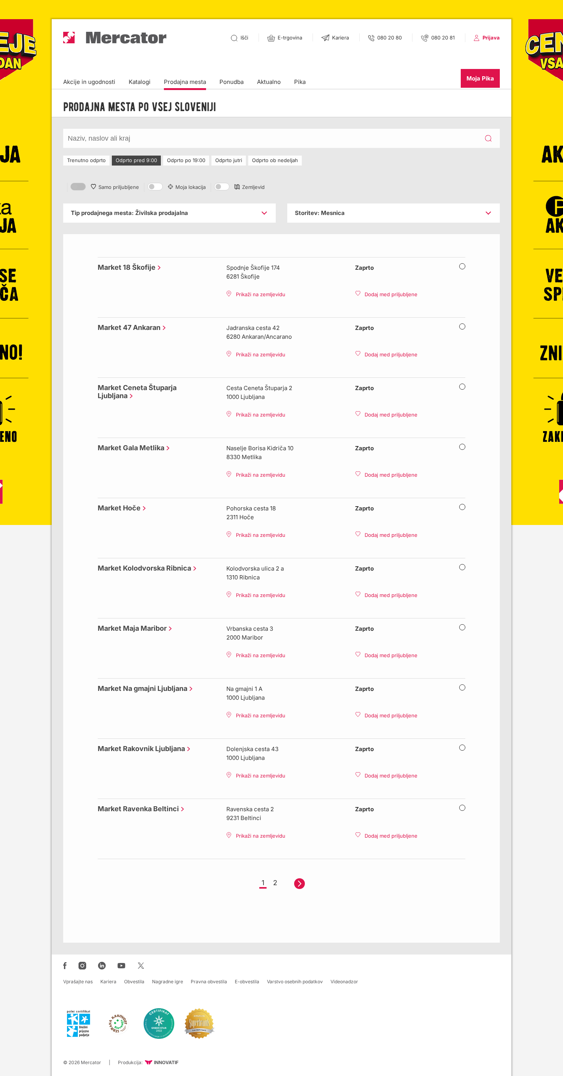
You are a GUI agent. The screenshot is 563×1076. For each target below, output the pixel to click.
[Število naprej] (299, 883)
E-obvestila (247, 981)
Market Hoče (117, 508)
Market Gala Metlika (129, 448)
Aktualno (269, 81)
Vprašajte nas (78, 981)
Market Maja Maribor (130, 628)
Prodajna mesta (185, 81)
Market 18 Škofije (125, 267)
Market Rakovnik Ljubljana (139, 749)
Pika (300, 81)
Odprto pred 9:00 (136, 160)
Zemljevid (253, 187)
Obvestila (134, 981)
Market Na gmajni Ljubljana (140, 688)
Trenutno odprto (86, 160)
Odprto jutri (228, 160)
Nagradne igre (167, 981)
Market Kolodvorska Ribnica (142, 568)
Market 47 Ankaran (127, 327)
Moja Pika (480, 78)
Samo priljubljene (118, 187)
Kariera (108, 981)
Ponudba (231, 81)
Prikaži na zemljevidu (260, 294)
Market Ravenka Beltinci (136, 809)
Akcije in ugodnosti (89, 81)
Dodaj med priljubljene (391, 294)
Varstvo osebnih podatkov (295, 981)
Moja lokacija (190, 187)
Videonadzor (344, 981)
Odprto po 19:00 (186, 160)
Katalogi (140, 81)
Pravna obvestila (209, 981)
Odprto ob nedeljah (275, 160)
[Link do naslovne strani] (115, 38)
